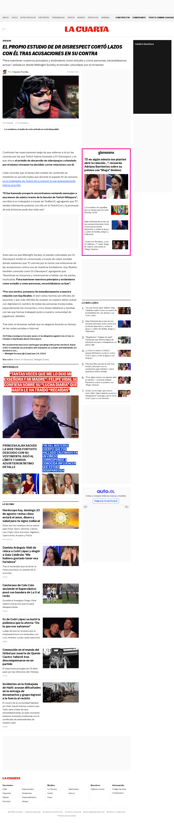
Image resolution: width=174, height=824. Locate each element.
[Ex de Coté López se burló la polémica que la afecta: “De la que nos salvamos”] (61, 628)
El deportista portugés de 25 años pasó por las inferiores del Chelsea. (21, 670)
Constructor (123, 17)
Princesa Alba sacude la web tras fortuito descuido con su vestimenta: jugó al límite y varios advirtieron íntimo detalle (20, 456)
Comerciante (139, 17)
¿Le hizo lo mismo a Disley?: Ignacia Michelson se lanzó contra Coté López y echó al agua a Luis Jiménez (100, 354)
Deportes (43, 17)
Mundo (81, 17)
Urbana (105, 17)
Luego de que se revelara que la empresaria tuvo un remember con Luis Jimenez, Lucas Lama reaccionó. (21, 634)
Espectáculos (28, 17)
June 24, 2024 (38, 353)
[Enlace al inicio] (106, 153)
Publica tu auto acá (105, 501)
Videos (71, 17)
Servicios (93, 17)
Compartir (9, 123)
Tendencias (58, 17)
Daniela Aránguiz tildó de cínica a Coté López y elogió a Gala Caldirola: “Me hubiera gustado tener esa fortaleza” (21, 555)
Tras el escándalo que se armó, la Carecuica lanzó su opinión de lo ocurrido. (19, 570)
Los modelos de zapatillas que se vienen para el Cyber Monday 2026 (96, 210)
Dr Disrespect (27, 359)
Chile (14, 17)
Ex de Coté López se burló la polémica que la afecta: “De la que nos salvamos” (21, 623)
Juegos (7, 40)
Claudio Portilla (20, 72)
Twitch (17, 359)
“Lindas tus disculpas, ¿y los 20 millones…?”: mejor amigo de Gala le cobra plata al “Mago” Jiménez (96, 245)
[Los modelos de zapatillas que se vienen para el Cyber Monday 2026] (119, 210)
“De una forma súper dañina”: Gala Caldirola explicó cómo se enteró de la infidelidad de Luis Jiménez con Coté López (101, 312)
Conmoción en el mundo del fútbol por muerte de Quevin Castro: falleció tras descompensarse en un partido (21, 657)
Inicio (6, 17)
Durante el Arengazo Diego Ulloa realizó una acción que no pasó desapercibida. (19, 604)
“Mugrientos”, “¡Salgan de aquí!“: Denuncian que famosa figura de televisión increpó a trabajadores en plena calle (101, 341)
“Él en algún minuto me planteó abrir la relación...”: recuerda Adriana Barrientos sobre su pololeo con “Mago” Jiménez (105, 165)
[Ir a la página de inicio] (87, 29)
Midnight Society (41, 359)
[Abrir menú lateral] (4, 29)
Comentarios (23, 123)
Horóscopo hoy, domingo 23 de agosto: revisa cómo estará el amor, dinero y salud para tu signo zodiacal (21, 516)
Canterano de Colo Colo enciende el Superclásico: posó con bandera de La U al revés (21, 591)
